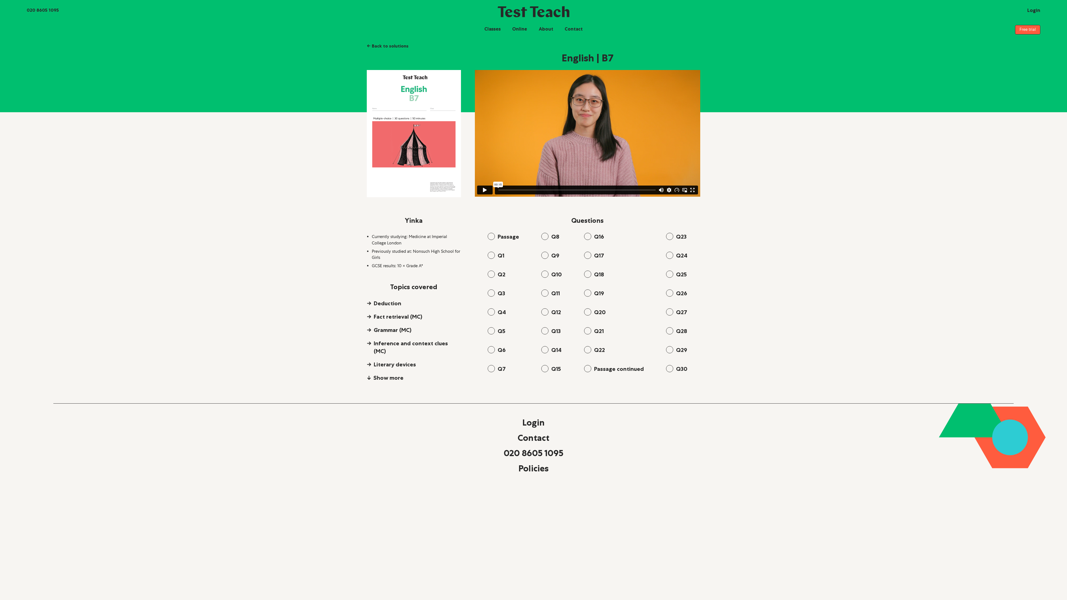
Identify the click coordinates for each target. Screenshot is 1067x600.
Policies (533, 468)
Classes (492, 29)
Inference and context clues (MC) (411, 347)
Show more (388, 377)
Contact (574, 29)
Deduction (387, 303)
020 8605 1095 (533, 453)
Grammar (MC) (393, 330)
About (546, 29)
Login (533, 422)
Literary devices (395, 364)
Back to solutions (387, 46)
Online (519, 29)
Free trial (1027, 29)
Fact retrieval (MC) (398, 316)
